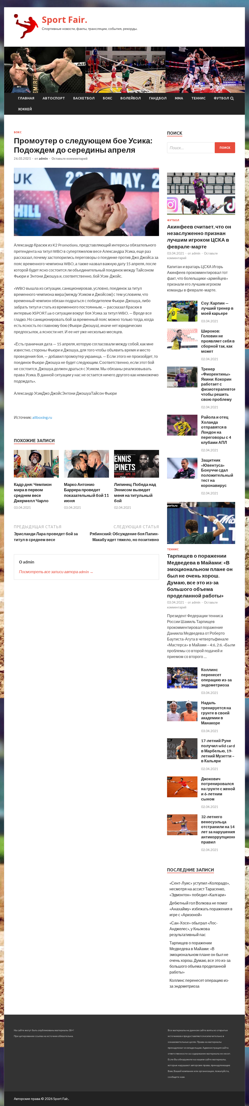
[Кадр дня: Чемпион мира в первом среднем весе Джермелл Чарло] (36, 478)
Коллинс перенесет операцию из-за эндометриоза (216, 677)
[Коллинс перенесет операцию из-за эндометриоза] (182, 687)
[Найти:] (201, 147)
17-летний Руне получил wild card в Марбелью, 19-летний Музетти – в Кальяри (218, 750)
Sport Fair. (64, 20)
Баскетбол (84, 98)
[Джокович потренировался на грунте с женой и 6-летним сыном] (182, 795)
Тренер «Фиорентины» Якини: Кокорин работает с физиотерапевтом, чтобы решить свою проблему (219, 384)
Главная (26, 98)
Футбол (221, 98)
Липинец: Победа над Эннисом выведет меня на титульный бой (135, 492)
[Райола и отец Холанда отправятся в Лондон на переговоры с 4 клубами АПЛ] (182, 434)
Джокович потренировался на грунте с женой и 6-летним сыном (218, 788)
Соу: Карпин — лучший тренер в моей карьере (217, 308)
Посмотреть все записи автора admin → (56, 571)
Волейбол (130, 98)
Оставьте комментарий (70, 158)
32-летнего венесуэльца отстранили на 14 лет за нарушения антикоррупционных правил (221, 829)
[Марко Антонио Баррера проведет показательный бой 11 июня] (86, 478)
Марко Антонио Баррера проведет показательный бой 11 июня (86, 492)
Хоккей (25, 109)
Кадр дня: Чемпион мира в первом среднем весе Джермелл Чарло (33, 492)
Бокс (107, 98)
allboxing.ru (42, 417)
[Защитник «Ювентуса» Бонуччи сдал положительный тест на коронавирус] (182, 477)
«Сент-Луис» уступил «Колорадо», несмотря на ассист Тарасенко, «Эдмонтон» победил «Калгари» (199, 889)
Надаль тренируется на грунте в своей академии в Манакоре (216, 712)
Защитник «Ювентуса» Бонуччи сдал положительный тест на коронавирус (217, 473)
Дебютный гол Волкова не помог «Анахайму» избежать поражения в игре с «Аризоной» (200, 909)
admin (43, 158)
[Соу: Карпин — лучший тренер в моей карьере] (182, 320)
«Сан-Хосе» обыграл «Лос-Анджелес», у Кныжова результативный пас (193, 929)
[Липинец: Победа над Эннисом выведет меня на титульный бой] (136, 478)
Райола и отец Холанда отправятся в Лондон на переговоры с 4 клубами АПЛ (216, 430)
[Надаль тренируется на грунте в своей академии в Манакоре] (182, 719)
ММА (179, 98)
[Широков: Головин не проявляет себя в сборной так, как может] (182, 348)
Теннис (198, 98)
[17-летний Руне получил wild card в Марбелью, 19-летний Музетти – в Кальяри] (182, 757)
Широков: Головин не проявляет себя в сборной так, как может (218, 341)
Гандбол (158, 98)
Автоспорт (54, 98)
